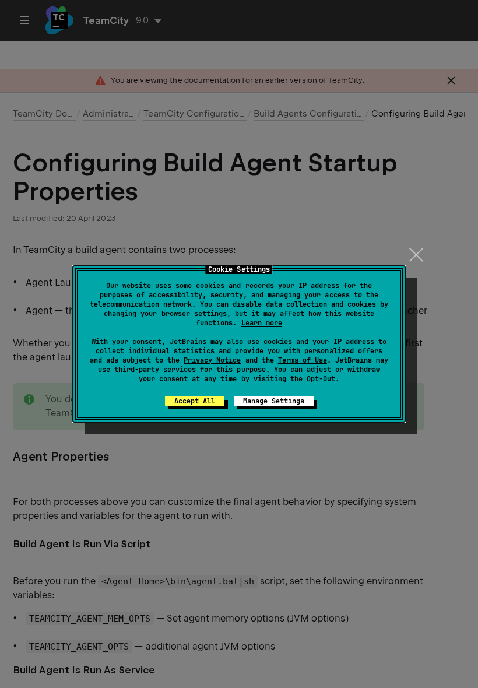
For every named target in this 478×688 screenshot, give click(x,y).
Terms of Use (302, 360)
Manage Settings (273, 401)
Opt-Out (321, 379)
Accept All (194, 401)
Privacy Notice (212, 360)
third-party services (155, 369)
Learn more (261, 323)
